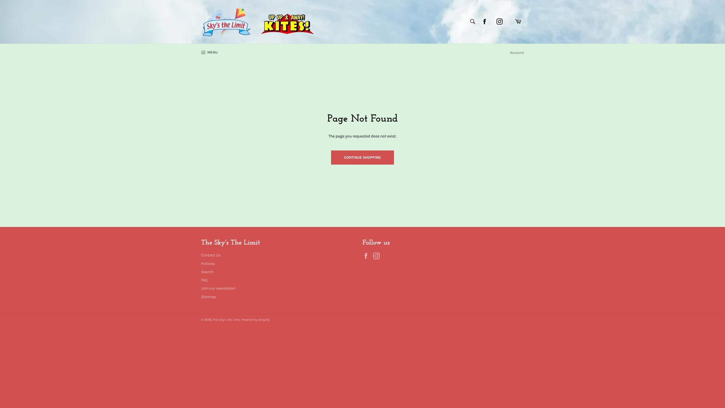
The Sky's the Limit (226, 320)
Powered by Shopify (255, 320)
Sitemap (208, 296)
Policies (208, 263)
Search (207, 271)
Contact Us (211, 255)
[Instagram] (500, 21)
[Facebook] (485, 21)
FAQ (204, 280)
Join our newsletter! (218, 288)
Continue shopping (362, 157)
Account (517, 52)
